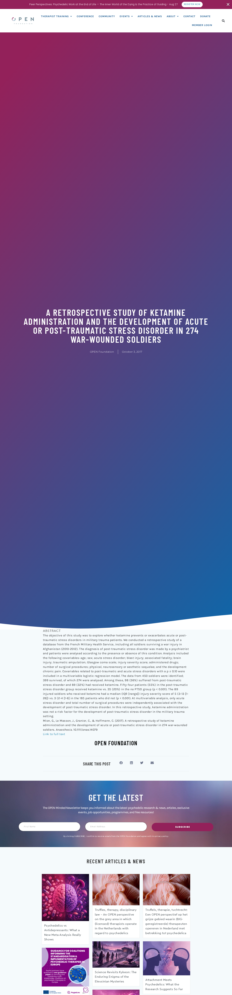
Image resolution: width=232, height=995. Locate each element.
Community (107, 16)
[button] (223, 20)
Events (125, 16)
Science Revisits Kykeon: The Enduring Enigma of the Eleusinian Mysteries (116, 977)
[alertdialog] (116, 4)
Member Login (202, 25)
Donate (205, 16)
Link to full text (54, 734)
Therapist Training (55, 16)
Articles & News (150, 16)
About (171, 16)
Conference (85, 16)
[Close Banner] (228, 4)
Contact (189, 16)
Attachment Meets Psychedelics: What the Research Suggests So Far (164, 984)
